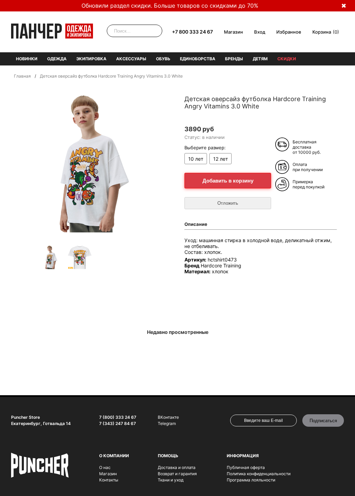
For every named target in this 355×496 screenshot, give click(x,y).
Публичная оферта (246, 467)
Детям (260, 58)
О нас (105, 467)
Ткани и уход (170, 479)
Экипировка (91, 58)
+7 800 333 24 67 (192, 32)
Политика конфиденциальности (259, 473)
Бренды (234, 58)
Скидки (286, 58)
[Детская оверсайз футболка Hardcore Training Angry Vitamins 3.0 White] (51, 258)
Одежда (57, 58)
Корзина (321, 32)
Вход (259, 32)
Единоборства (197, 58)
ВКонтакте (168, 417)
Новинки (26, 58)
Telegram (167, 423)
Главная (22, 76)
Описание (195, 224)
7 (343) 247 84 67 (117, 423)
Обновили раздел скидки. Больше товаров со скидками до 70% (169, 5)
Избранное (288, 32)
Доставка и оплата (177, 467)
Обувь (163, 58)
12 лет (220, 159)
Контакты (108, 479)
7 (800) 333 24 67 (117, 417)
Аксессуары (131, 58)
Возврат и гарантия (177, 473)
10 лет (195, 159)
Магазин (233, 32)
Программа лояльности (251, 479)
